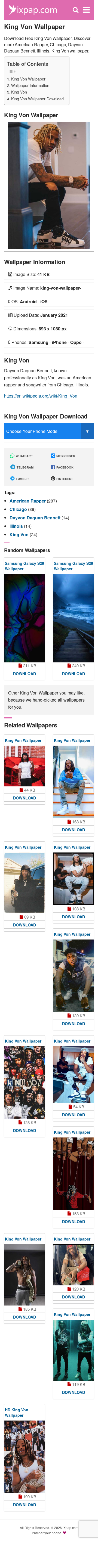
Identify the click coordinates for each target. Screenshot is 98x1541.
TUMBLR (22, 479)
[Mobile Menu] (86, 10)
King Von (19, 92)
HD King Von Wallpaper (16, 1412)
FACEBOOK (65, 467)
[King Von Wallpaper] (49, 185)
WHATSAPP (23, 456)
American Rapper (28, 501)
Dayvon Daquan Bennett (36, 517)
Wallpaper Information (30, 85)
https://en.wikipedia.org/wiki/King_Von (40, 396)
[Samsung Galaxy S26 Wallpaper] (24, 618)
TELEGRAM (24, 467)
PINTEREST (64, 479)
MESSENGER (65, 456)
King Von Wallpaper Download (37, 98)
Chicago (19, 509)
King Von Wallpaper (28, 79)
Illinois (17, 526)
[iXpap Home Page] (32, 9)
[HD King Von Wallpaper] (24, 1457)
